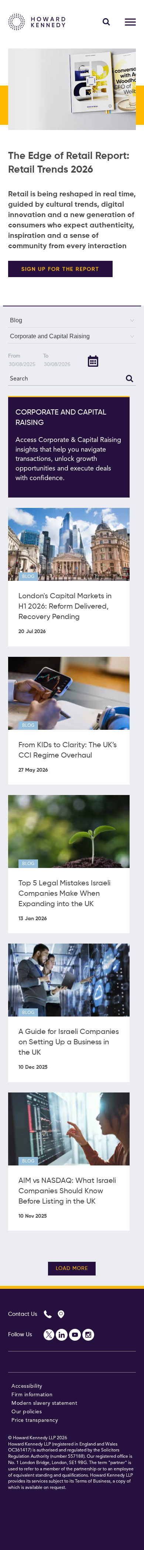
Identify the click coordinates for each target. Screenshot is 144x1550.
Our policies (26, 1411)
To (45, 356)
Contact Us (22, 1314)
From (14, 356)
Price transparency (34, 1420)
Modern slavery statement (44, 1403)
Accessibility (26, 1386)
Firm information (31, 1394)
